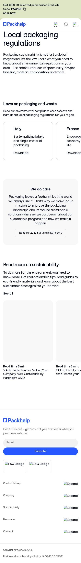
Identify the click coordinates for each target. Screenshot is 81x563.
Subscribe (40, 451)
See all (8, 294)
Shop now (9, 13)
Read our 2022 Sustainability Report (40, 233)
